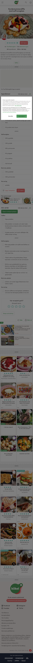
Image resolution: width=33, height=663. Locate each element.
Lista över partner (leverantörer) (9, 112)
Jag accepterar (21, 116)
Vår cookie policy (18, 105)
